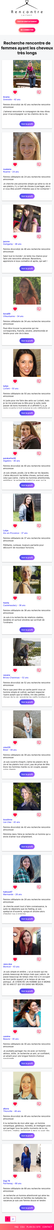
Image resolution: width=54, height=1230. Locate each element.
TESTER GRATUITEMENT (27, 21)
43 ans (16, 966)
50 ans (15, 388)
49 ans (17, 1111)
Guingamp (8, 244)
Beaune (6, 1039)
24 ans (15, 171)
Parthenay (8, 1183)
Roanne (6, 171)
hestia (6, 602)
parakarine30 (9, 458)
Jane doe (7, 964)
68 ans (18, 1183)
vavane (6, 675)
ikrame (6, 97)
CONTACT (47, 1227)
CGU (22, 1227)
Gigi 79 (6, 1181)
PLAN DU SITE (34, 1227)
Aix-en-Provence (11, 533)
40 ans (16, 460)
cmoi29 (6, 747)
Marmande (8, 894)
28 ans (18, 894)
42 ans (17, 99)
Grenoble (7, 99)
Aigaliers (7, 460)
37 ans (24, 533)
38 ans (22, 605)
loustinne (7, 819)
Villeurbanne (9, 316)
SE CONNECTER (27, 30)
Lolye (5, 530)
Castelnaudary (10, 605)
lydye (5, 386)
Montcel (7, 966)
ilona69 (6, 313)
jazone (6, 241)
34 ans (20, 316)
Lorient (6, 388)
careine (6, 1036)
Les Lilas (7, 822)
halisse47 (7, 892)
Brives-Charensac (11, 677)
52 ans (25, 677)
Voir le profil (27, 124)
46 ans (18, 244)
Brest (5, 750)
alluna (6, 1108)
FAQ (16, 1227)
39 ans (13, 750)
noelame (7, 169)
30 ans (15, 1039)
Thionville (7, 1111)
